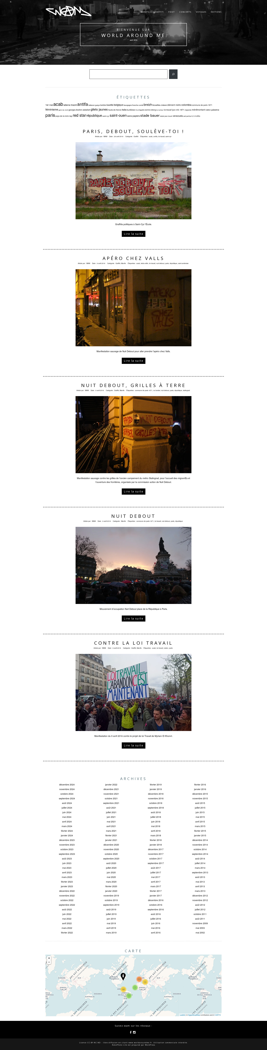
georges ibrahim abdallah (79, 109)
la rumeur (159, 110)
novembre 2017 (155, 853)
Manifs (145, 12)
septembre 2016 (156, 909)
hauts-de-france (114, 109)
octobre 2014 (200, 849)
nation (208, 109)
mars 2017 (155, 886)
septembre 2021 (111, 803)
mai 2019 (111, 923)
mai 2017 (155, 877)
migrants (188, 110)
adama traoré (70, 104)
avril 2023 (67, 872)
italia (124, 109)
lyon (174, 109)
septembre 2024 (67, 798)
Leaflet (182, 1015)
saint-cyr (105, 116)
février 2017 (156, 890)
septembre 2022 (67, 904)
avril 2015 (200, 821)
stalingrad (186, 390)
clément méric (174, 104)
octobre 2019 (111, 900)
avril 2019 (111, 927)
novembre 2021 (111, 793)
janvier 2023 (67, 886)
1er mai (49, 104)
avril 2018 (156, 830)
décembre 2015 (200, 793)
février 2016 (200, 784)
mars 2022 (67, 927)
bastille (110, 104)
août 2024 (67, 803)
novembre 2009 (200, 923)
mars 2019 (111, 932)
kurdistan (131, 109)
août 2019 (111, 909)
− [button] (49, 962)
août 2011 (200, 918)
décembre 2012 (200, 895)
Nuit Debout (133, 516)
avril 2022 (67, 923)
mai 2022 (66, 918)
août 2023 (67, 858)
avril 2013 (200, 886)
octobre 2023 (66, 849)
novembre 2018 (155, 798)
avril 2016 (156, 932)
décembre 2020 (111, 844)
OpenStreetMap (194, 1015)
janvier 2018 (156, 844)
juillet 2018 (155, 816)
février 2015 (200, 830)
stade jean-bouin (166, 116)
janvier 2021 (111, 840)
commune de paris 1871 (202, 105)
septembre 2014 (200, 853)
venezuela (178, 115)
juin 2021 (111, 816)
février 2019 (156, 784)
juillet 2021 (111, 812)
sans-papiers (133, 115)
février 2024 (67, 830)
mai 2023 (66, 867)
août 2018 (156, 812)
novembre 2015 (200, 798)
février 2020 (111, 886)
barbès (103, 105)
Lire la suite (133, 234)
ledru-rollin (144, 263)
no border (156, 390)
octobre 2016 (155, 904)
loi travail (168, 109)
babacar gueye (94, 105)
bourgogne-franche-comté (133, 105)
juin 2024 (66, 812)
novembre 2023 (67, 844)
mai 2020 (111, 877)
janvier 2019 (156, 789)
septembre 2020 (111, 858)
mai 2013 (200, 881)
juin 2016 (155, 923)
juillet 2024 (67, 807)
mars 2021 (111, 830)
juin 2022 (66, 914)
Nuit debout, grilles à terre (133, 385)
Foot (171, 12)
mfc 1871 (180, 109)
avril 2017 (156, 881)
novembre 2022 (67, 895)
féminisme (51, 109)
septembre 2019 (111, 904)
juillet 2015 (200, 807)
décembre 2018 (155, 793)
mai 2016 (155, 927)
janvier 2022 (111, 784)
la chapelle (140, 110)
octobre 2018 (155, 803)
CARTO (218, 1015)
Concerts (185, 12)
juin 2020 (111, 872)
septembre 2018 (156, 807)
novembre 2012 (200, 900)
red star (79, 115)
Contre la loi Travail (133, 643)
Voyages (201, 12)
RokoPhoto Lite (119, 1045)
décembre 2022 (67, 890)
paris (50, 115)
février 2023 (67, 881)
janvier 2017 (156, 895)
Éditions (216, 12)
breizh (148, 104)
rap (70, 115)
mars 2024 (67, 826)
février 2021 (111, 835)
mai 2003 (200, 927)
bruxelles (156, 104)
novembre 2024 (67, 789)
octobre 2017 (155, 858)
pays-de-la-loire (62, 116)
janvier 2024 (67, 835)
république (94, 115)
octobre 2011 (200, 914)
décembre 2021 (111, 789)
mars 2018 (155, 835)
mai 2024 (66, 816)
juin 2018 (155, 821)
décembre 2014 (200, 840)
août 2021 (111, 807)
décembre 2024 (67, 784)
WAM (105, 136)
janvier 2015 (200, 835)
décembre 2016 (155, 900)
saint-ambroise (183, 263)
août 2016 (156, 914)
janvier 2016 (200, 789)
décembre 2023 (67, 840)
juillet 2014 (200, 863)
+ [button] (49, 958)
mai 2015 (200, 816)
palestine (215, 109)
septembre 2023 (67, 853)
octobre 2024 (66, 793)
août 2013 (200, 877)
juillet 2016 (155, 918)
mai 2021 (111, 821)
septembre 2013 (200, 872)
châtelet (164, 105)
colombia (186, 105)
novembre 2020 (111, 849)
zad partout (187, 116)
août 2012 (200, 904)
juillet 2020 (111, 867)
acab (58, 104)
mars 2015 (200, 826)
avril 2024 (67, 821)
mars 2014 (200, 867)
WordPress (150, 1045)
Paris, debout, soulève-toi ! (133, 131)
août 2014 (200, 858)
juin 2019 (111, 918)
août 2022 (67, 909)
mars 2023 (67, 877)
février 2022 (67, 932)
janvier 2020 (111, 890)
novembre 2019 (111, 895)
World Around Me (133, 35)
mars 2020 (111, 881)
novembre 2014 (200, 844)
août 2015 (200, 803)
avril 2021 (111, 826)
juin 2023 (66, 863)
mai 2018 (155, 826)
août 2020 (111, 863)
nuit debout (160, 263)
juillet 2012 (200, 909)
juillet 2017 (155, 872)
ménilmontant (198, 109)
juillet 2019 (111, 914)
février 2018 (156, 840)
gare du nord (63, 110)
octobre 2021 (111, 798)
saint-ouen (118, 115)
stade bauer (150, 115)
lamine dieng (150, 109)
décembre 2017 (155, 849)
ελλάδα (196, 116)
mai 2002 (200, 932)
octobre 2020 (111, 853)
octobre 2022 (66, 900)
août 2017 (156, 867)
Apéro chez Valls (133, 258)
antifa (82, 104)
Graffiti (159, 12)
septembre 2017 (156, 863)
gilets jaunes (99, 109)
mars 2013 (200, 890)
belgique (118, 104)
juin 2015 (200, 812)
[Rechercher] (173, 74)
